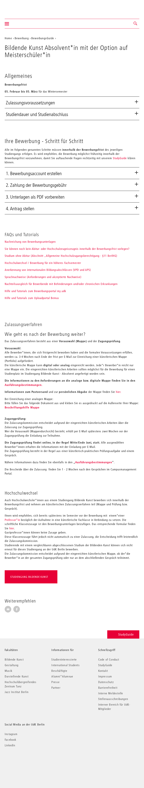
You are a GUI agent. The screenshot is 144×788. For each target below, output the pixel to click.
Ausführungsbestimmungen (93, 462)
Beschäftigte (59, 671)
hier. (118, 392)
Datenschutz (106, 682)
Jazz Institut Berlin (16, 692)
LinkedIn (10, 745)
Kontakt (103, 671)
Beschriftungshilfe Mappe (22, 407)
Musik (8, 671)
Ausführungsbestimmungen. (24, 385)
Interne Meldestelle (110, 693)
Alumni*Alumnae (62, 676)
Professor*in (12, 520)
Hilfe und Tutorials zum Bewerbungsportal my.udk (35, 291)
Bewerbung (22, 38)
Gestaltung (11, 665)
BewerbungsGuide (42, 38)
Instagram (11, 734)
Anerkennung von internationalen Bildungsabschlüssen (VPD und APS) (48, 270)
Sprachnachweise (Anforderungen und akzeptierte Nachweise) (43, 277)
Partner (55, 687)
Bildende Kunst (14, 659)
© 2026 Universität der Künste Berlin (24, 761)
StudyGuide (120, 158)
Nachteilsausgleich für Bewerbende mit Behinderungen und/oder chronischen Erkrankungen (61, 284)
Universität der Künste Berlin (19, 7)
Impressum (105, 676)
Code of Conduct (108, 659)
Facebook (10, 739)
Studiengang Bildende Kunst (29, 577)
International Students (65, 665)
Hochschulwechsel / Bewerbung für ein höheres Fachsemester (43, 263)
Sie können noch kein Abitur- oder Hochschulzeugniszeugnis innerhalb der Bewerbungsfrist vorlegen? (67, 249)
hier (11, 528)
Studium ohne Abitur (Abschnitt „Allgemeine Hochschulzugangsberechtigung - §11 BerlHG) (61, 256)
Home (8, 38)
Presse (55, 682)
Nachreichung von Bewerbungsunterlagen (30, 241)
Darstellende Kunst (17, 676)
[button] (135, 23)
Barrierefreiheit (107, 687)
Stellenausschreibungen (113, 699)
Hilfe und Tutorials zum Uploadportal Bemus (32, 298)
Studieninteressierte (64, 659)
